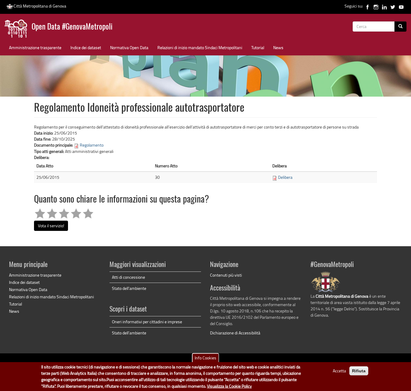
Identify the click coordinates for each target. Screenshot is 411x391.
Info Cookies (205, 358)
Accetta (339, 371)
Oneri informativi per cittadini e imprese (147, 321)
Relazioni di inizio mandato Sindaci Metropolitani (199, 47)
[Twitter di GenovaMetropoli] (393, 6)
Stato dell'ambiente (129, 288)
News (278, 47)
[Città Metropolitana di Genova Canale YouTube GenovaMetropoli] (401, 6)
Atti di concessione (128, 277)
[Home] (18, 30)
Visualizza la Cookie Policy (229, 386)
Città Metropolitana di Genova (40, 6)
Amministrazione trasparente (35, 47)
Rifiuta (359, 370)
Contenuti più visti (226, 275)
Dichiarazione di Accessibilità (235, 333)
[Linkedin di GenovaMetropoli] (384, 6)
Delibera (285, 177)
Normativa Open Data (129, 47)
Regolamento (92, 145)
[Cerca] (400, 26)
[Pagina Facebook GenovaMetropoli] (367, 6)
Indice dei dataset (85, 47)
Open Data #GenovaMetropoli (72, 27)
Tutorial (257, 47)
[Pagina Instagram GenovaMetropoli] (376, 6)
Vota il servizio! (51, 225)
